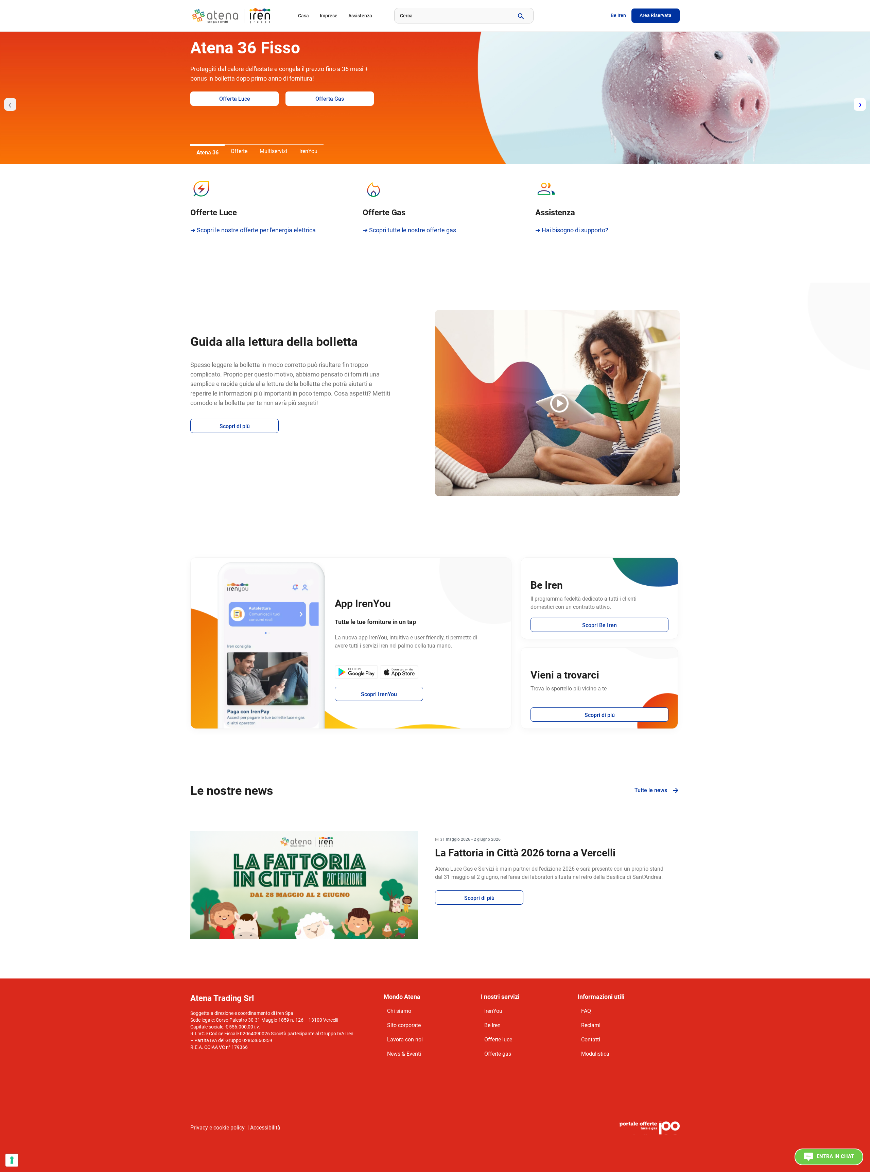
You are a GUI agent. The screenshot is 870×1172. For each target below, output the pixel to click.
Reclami (591, 1025)
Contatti (590, 1039)
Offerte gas (497, 1054)
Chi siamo (399, 1011)
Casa (303, 15)
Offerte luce (498, 1039)
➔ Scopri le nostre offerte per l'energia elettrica (253, 230)
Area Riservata (656, 15)
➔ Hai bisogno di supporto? (571, 230)
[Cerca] (520, 16)
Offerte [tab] (239, 151)
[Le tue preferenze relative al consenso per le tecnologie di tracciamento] (11, 1160)
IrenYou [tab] (308, 151)
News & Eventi (404, 1054)
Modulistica (595, 1054)
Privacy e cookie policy (217, 1127)
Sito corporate (404, 1025)
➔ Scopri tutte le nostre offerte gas (409, 230)
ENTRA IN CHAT (834, 1156)
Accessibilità (265, 1127)
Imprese (328, 15)
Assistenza (360, 15)
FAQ (586, 1011)
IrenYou (493, 1011)
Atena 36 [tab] (207, 152)
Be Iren (618, 15)
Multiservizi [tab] (273, 151)
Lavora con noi (405, 1039)
